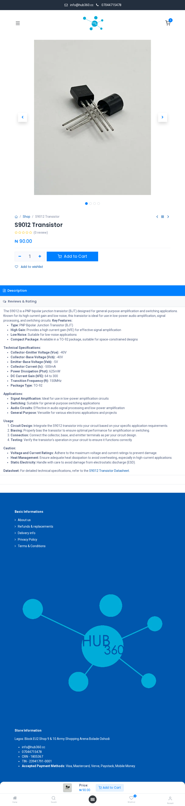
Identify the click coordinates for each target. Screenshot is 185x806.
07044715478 (111, 5)
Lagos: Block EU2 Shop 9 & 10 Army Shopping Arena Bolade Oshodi (62, 739)
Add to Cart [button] (75, 256)
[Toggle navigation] (18, 23)
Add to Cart (111, 787)
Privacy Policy (27, 539)
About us (24, 520)
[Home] (15, 798)
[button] (22, 117)
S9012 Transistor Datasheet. (109, 470)
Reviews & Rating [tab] (22, 301)
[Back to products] (162, 217)
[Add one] (40, 257)
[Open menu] (92, 799)
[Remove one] (20, 257)
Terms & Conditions (32, 546)
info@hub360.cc (33, 747)
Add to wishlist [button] (31, 266)
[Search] (53, 798)
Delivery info (26, 533)
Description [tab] (17, 290)
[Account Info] (170, 798)
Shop (26, 216)
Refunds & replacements (35, 526)
